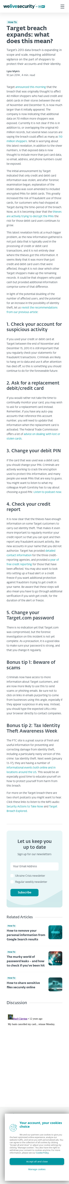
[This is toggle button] (62, 6)
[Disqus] (34, 1053)
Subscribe (24, 892)
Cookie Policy (42, 1152)
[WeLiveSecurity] (24, 6)
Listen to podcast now (47, 492)
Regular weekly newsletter (31, 882)
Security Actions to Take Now (25, 806)
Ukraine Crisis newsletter (30, 876)
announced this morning (30, 87)
